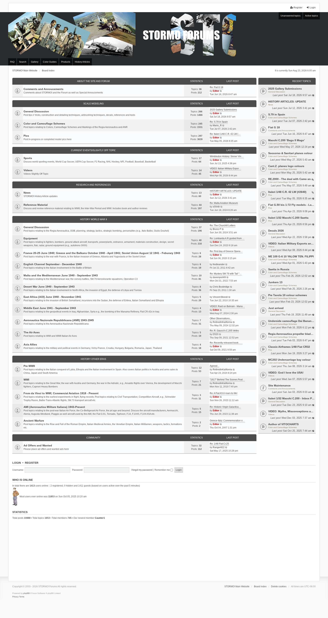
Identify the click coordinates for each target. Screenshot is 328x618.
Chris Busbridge (221, 286)
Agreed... (214, 366)
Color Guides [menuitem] (50, 62)
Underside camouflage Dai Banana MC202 (291, 320)
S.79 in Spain (276, 114)
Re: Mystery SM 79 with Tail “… (226, 273)
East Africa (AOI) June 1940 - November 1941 (52, 296)
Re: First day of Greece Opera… (226, 251)
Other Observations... (220, 318)
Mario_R (217, 125)
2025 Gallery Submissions (285, 88)
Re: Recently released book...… (226, 342)
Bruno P (217, 229)
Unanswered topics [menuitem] (290, 15)
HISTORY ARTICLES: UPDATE (287, 101)
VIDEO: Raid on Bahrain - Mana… (227, 306)
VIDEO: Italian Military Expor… (225, 168)
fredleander (219, 264)
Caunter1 (100, 518)
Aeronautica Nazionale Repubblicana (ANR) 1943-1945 (59, 320)
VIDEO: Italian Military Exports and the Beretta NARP (291, 243)
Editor (216, 91)
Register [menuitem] (298, 7)
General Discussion (276, 92)
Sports (28, 158)
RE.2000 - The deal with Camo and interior (291, 179)
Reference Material (36, 204)
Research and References (93, 185)
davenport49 (219, 277)
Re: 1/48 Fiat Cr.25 (219, 443)
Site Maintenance (279, 385)
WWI (26, 379)
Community (93, 437)
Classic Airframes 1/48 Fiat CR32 (289, 346)
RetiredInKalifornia (222, 322)
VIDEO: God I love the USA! (286, 372)
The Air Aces (32, 332)
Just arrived (276, 308)
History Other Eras (93, 359)
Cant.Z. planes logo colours (286, 166)
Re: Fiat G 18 (216, 87)
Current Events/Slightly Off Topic (93, 150)
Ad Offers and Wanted (38, 445)
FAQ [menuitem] (12, 62)
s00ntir (216, 206)
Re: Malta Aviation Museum (224, 203)
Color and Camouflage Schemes (282, 118)
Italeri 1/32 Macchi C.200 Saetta (288, 217)
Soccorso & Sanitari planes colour (290, 153)
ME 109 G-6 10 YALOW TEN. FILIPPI (291, 256)
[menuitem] (15, 596)
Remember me (162, 470)
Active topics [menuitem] (311, 15)
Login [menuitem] (313, 7)
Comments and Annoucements (281, 130)
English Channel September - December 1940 (53, 264)
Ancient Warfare (34, 420)
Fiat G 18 (274, 127)
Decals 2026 (276, 230)
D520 (215, 334)
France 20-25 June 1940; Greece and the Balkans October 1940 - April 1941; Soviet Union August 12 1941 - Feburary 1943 (102, 253)
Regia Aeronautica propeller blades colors (291, 333)
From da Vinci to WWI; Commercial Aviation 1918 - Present (61, 393)
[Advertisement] (164, 549)
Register (31, 462)
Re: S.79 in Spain (219, 122)
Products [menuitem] (65, 62)
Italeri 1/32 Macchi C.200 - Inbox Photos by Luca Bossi (291, 398)
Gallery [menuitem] (34, 62)
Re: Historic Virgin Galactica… (225, 407)
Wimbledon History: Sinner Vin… (227, 156)
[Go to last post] (313, 95)
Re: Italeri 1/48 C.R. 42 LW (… (225, 134)
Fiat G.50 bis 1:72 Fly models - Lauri (291, 204)
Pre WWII (29, 365)
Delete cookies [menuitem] (278, 586)
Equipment (31, 238)
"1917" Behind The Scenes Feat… (227, 379)
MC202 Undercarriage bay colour (289, 359)
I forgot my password (141, 470)
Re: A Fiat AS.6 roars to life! (223, 393)
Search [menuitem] (22, 62)
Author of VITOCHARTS (283, 424)
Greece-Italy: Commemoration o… (227, 420)
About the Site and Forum (93, 81)
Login (16, 462)
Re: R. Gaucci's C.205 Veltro (224, 330)
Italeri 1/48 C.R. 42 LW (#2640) (287, 191)
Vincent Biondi (220, 297)
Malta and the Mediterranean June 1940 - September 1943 (61, 275)
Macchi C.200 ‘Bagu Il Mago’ (286, 140)
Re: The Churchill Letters (222, 225)
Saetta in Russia (278, 269)
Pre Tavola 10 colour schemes (287, 295)
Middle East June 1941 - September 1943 (50, 308)
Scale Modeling (93, 103)
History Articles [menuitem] (82, 62)
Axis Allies (30, 344)
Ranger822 (219, 447)
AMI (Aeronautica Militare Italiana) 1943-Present (54, 406)
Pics (270, 195)
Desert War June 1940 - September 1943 (49, 286)
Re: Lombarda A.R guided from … (227, 238)
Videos (271, 247)
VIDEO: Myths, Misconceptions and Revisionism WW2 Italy (291, 411)
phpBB (26, 593)
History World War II (93, 219)
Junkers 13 (275, 282)
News (270, 105)
